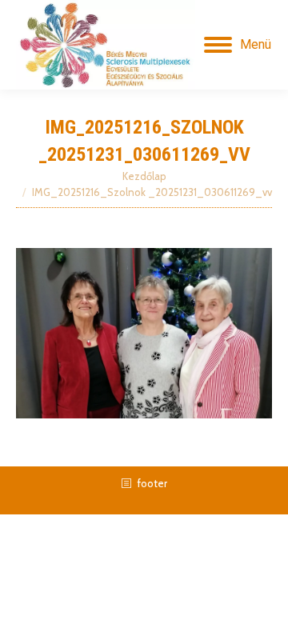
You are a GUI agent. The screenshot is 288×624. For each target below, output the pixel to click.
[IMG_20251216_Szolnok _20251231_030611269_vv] (144, 333)
